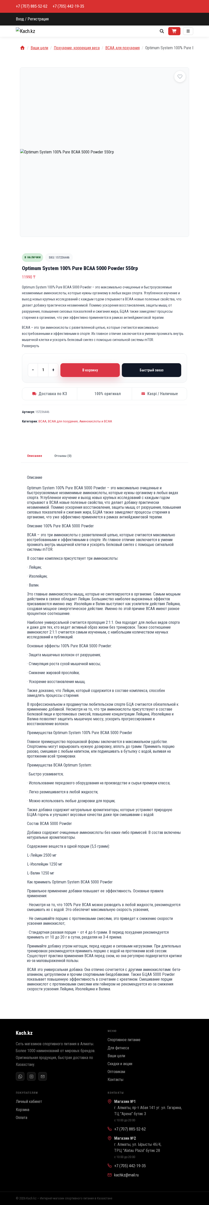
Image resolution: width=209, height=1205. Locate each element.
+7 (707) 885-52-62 (31, 6)
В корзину (90, 370)
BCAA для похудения (122, 47)
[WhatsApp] (20, 1076)
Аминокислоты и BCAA (95, 421)
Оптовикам (116, 1071)
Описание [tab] (34, 456)
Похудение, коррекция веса (77, 47)
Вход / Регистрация (32, 19)
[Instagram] (31, 1076)
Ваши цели (39, 47)
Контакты (115, 1079)
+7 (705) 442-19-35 (68, 6)
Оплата (21, 1117)
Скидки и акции (120, 1063)
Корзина (22, 1109)
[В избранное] (180, 76)
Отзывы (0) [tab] (63, 456)
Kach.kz (24, 1033)
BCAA (42, 421)
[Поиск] (162, 31)
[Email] (42, 1076)
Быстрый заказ (151, 370)
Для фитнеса (118, 1047)
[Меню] (188, 31)
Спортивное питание (124, 1039)
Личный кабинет (29, 1101)
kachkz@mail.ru (126, 1175)
